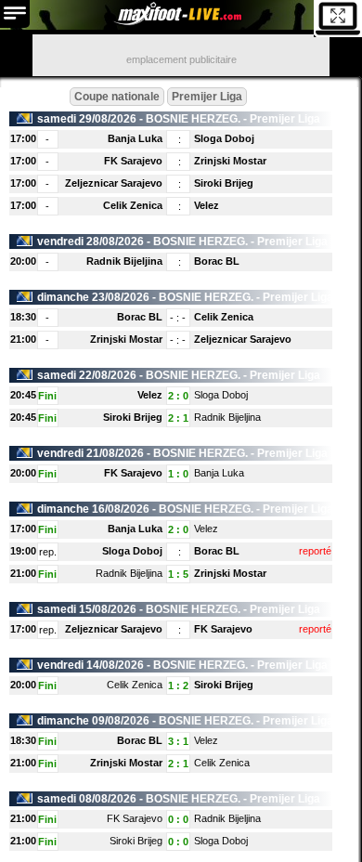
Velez (206, 205)
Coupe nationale (117, 96)
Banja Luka (135, 138)
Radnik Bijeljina (124, 261)
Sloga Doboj (224, 138)
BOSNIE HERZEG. (193, 118)
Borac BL (216, 261)
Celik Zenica (132, 205)
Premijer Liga (207, 96)
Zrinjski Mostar (230, 160)
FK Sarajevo (133, 160)
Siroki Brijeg (223, 183)
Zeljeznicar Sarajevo (113, 183)
